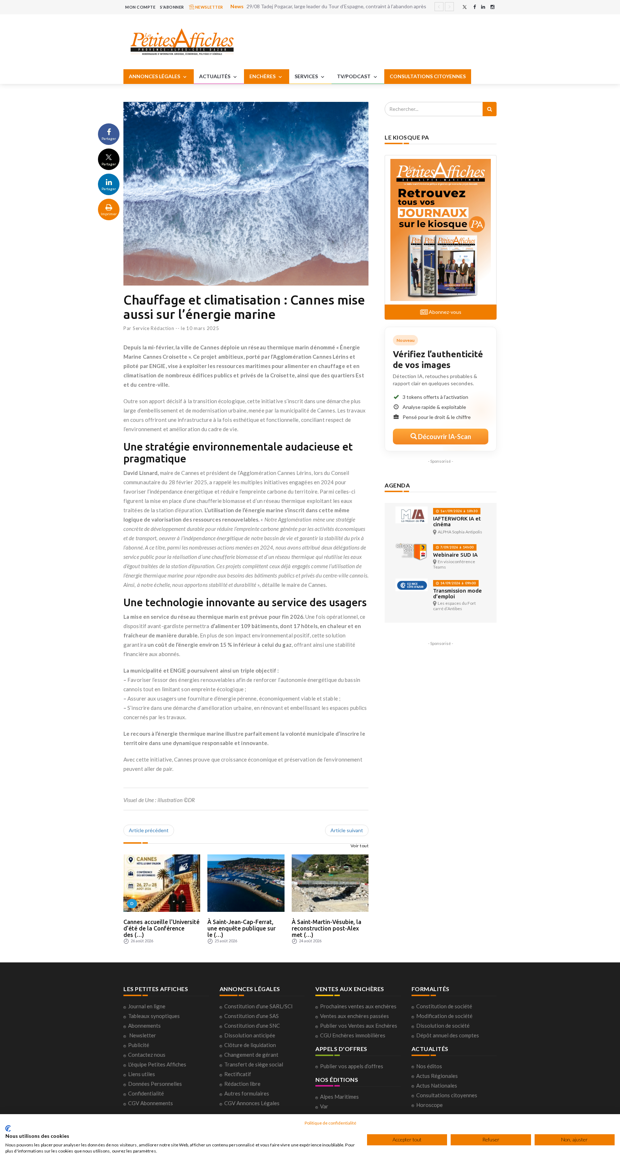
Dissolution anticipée (249, 1035)
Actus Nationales (436, 1085)
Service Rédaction (153, 328)
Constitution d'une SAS (251, 1016)
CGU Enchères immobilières (352, 1035)
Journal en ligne (146, 1006)
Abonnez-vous (444, 312)
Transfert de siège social (253, 1064)
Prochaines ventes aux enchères (358, 1006)
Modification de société (444, 1016)
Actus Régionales (437, 1076)
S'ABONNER (172, 7)
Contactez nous (146, 1054)
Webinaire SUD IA (455, 555)
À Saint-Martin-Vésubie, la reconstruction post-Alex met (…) (326, 928)
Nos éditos (429, 1066)
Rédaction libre (242, 1083)
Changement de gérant (251, 1054)
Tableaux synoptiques (154, 1016)
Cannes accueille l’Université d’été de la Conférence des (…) (161, 928)
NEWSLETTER (208, 7)
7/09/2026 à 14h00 (456, 547)
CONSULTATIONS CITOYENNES (428, 76)
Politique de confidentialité (330, 1123)
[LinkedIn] (483, 7)
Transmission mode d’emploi (457, 593)
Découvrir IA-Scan (444, 436)
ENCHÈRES (263, 76)
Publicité (138, 1045)
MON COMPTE (140, 7)
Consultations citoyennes (446, 1095)
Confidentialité (146, 1093)
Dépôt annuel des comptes (447, 1035)
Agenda (397, 485)
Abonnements (144, 1025)
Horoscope (429, 1105)
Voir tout (360, 845)
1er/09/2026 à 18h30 (458, 511)
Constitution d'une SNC (252, 1025)
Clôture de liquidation (250, 1045)
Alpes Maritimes (339, 1096)
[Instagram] (492, 7)
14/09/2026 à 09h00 (457, 583)
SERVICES (307, 76)
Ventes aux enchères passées (354, 1016)
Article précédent (149, 830)
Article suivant (346, 830)
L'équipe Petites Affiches (157, 1064)
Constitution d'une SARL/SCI (258, 1006)
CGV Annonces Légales (252, 1103)
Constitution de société (444, 1006)
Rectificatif (237, 1074)
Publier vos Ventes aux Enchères (358, 1025)
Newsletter (142, 1035)
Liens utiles (141, 1074)
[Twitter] (464, 7)
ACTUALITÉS (215, 76)
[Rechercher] (490, 109)
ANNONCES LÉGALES (155, 76)
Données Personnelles (155, 1083)
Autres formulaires (246, 1093)
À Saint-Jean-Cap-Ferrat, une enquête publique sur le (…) (241, 928)
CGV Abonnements (150, 1103)
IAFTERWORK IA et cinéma (457, 521)
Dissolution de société (443, 1025)
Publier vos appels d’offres (351, 1066)
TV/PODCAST (354, 76)
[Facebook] (474, 7)
